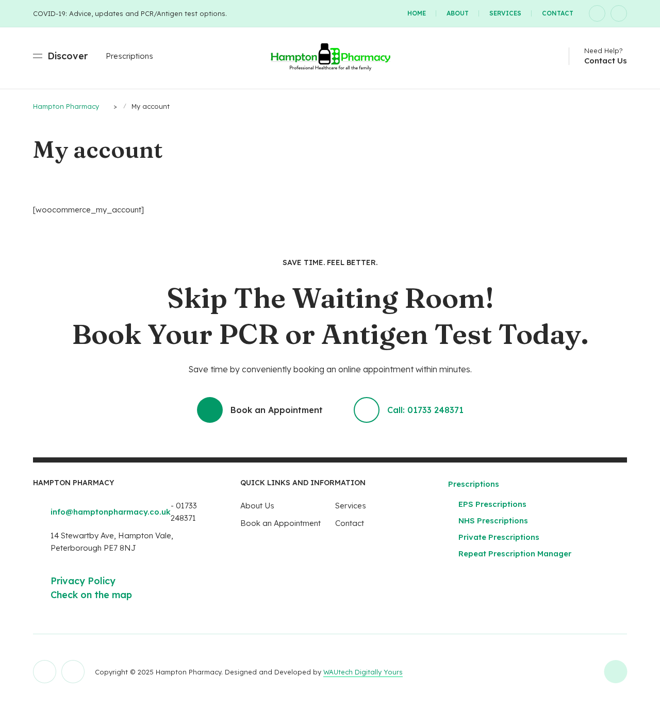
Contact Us (605, 60)
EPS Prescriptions (492, 504)
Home (416, 13)
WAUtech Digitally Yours (363, 672)
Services (505, 13)
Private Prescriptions (498, 537)
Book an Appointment (276, 410)
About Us (257, 505)
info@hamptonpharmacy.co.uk (111, 512)
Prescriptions (129, 56)
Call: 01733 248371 (425, 410)
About (458, 13)
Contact (557, 13)
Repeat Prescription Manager (514, 553)
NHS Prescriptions (493, 520)
